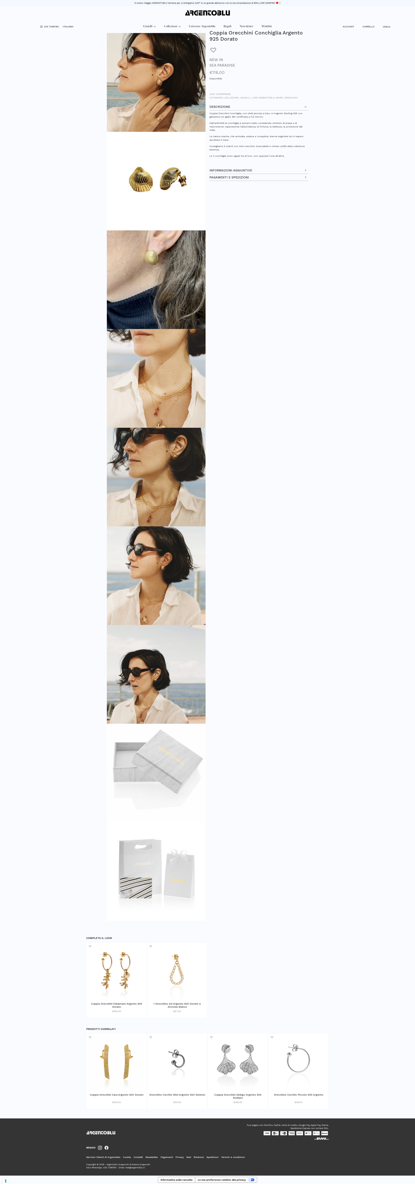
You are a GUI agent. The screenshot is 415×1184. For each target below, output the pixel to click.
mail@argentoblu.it (135, 1167)
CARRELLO (368, 26)
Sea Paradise (222, 65)
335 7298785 (51, 26)
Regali (227, 26)
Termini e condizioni (233, 1157)
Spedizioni (213, 1157)
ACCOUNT (348, 26)
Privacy (180, 1157)
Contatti (138, 1157)
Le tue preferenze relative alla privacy (222, 1179)
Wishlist (266, 26)
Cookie (127, 1157)
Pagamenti (167, 1157)
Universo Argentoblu (202, 26)
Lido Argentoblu (263, 97)
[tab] (258, 133)
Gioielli (147, 26)
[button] (213, 50)
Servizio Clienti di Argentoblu (103, 1157)
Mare (279, 97)
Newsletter (246, 26)
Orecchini (291, 97)
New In (216, 60)
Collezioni (170, 26)
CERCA (385, 27)
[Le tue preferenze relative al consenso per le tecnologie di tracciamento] (6, 1181)
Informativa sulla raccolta (176, 1179)
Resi (188, 1157)
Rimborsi (199, 1157)
